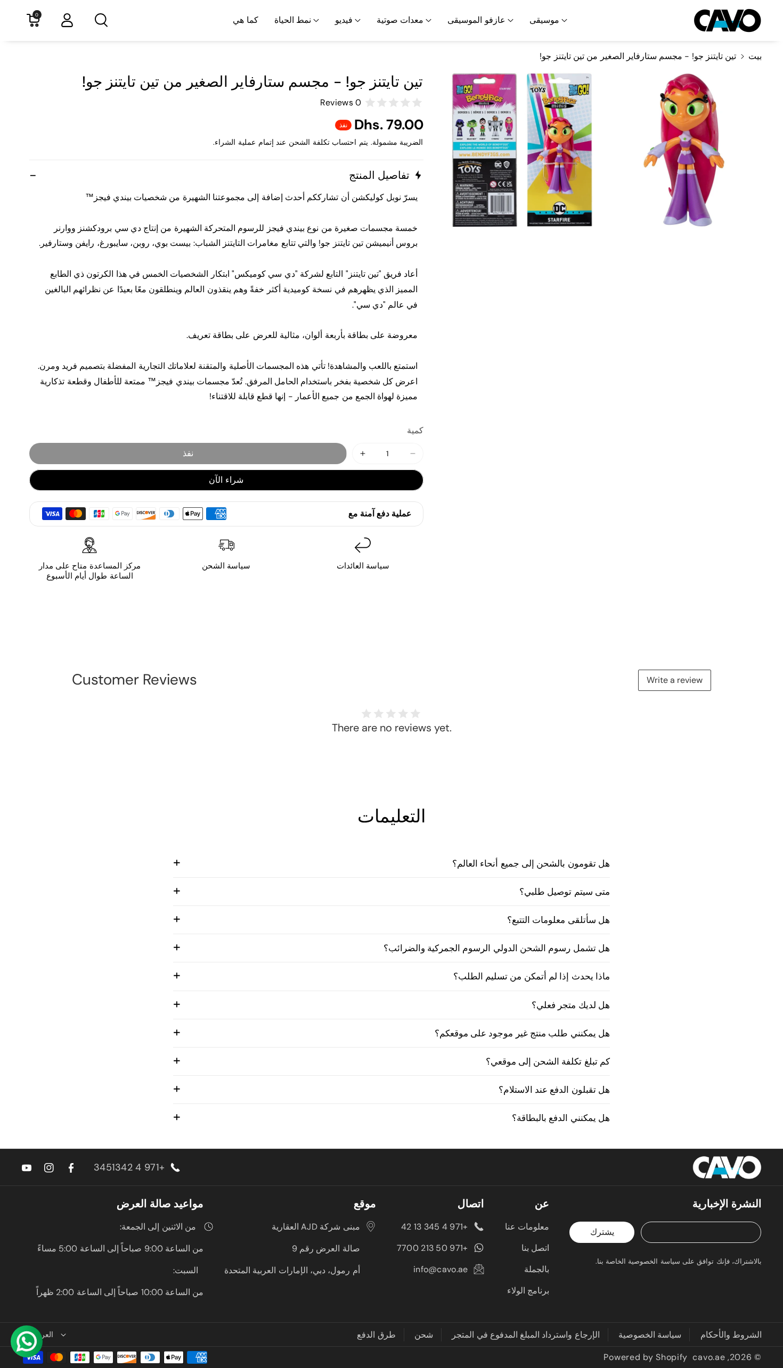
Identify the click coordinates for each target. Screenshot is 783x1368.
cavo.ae (708, 1357)
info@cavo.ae (440, 1269)
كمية (415, 430)
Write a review (675, 680)
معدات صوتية (400, 20)
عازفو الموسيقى (476, 20)
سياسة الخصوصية (649, 1334)
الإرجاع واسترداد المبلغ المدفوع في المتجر (526, 1334)
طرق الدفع (376, 1334)
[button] (548, 20)
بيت (755, 56)
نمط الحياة (292, 20)
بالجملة (536, 1269)
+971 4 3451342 (129, 1167)
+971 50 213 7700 (432, 1248)
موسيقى (544, 20)
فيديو (344, 20)
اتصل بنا (535, 1248)
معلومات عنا (527, 1226)
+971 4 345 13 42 (434, 1226)
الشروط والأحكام (731, 1334)
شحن (423, 1334)
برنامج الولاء (528, 1290)
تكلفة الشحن (309, 142)
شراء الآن (226, 479)
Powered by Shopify (645, 1357)
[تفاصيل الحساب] (67, 20)
